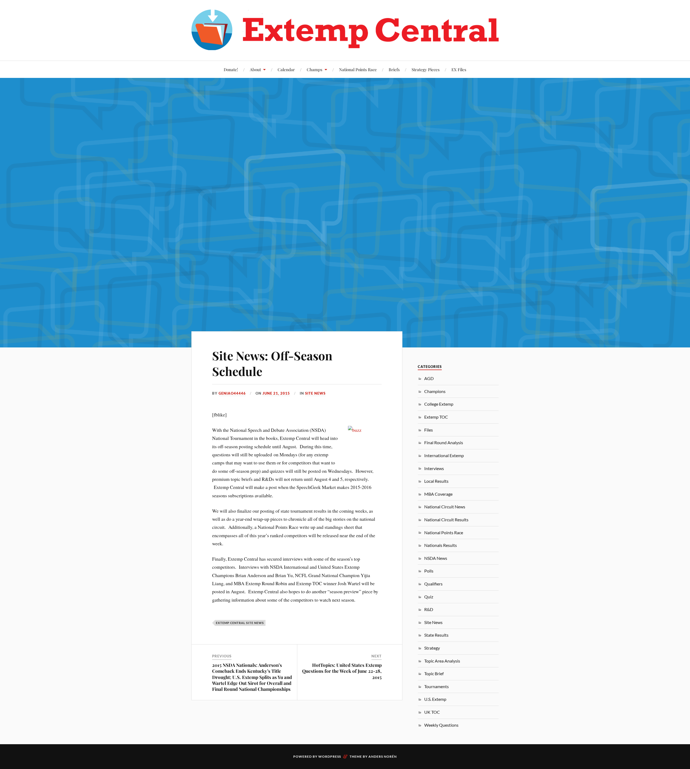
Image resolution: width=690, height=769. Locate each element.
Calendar (286, 69)
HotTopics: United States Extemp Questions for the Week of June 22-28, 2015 (342, 671)
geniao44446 (232, 393)
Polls (428, 570)
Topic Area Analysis (442, 660)
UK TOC (432, 712)
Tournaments (436, 686)
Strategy (432, 647)
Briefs (394, 69)
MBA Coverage (438, 493)
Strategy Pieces (426, 69)
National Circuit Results (446, 519)
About (255, 69)
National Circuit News (444, 506)
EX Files (458, 69)
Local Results (436, 481)
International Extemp (444, 455)
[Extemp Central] (345, 29)
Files (428, 429)
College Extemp (438, 403)
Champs (314, 69)
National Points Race (358, 69)
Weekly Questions (441, 724)
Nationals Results (440, 545)
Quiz (428, 596)
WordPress (329, 756)
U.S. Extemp (435, 699)
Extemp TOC (436, 416)
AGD (429, 378)
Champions (435, 391)
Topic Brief (434, 673)
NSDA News (435, 558)
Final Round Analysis (443, 442)
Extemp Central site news (240, 623)
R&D (428, 609)
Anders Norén (382, 756)
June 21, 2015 (276, 393)
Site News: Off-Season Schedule (272, 363)
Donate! (231, 69)
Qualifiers (433, 583)
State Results (436, 634)
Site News (315, 393)
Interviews (434, 468)
